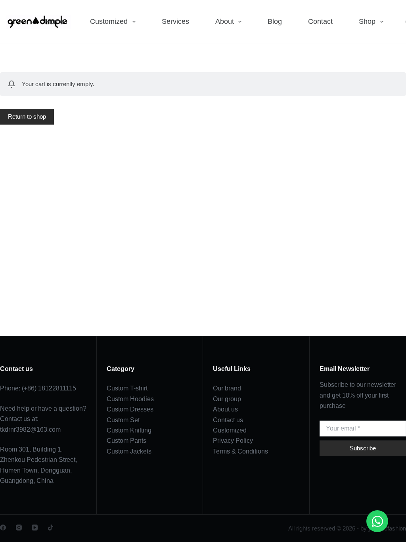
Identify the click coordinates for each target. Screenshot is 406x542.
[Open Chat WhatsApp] (377, 521)
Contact (320, 21)
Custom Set (123, 420)
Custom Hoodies (130, 399)
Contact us (228, 420)
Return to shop (27, 116)
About (224, 21)
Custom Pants (126, 440)
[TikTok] (51, 527)
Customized (109, 21)
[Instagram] (19, 527)
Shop (367, 21)
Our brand (227, 388)
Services (175, 21)
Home (54, 21)
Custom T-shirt (127, 388)
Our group (227, 399)
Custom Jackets (129, 451)
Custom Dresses (130, 409)
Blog (275, 21)
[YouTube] (35, 527)
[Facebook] (3, 527)
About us (225, 409)
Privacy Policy (233, 440)
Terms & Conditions (240, 451)
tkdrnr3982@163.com (30, 429)
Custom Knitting (129, 430)
